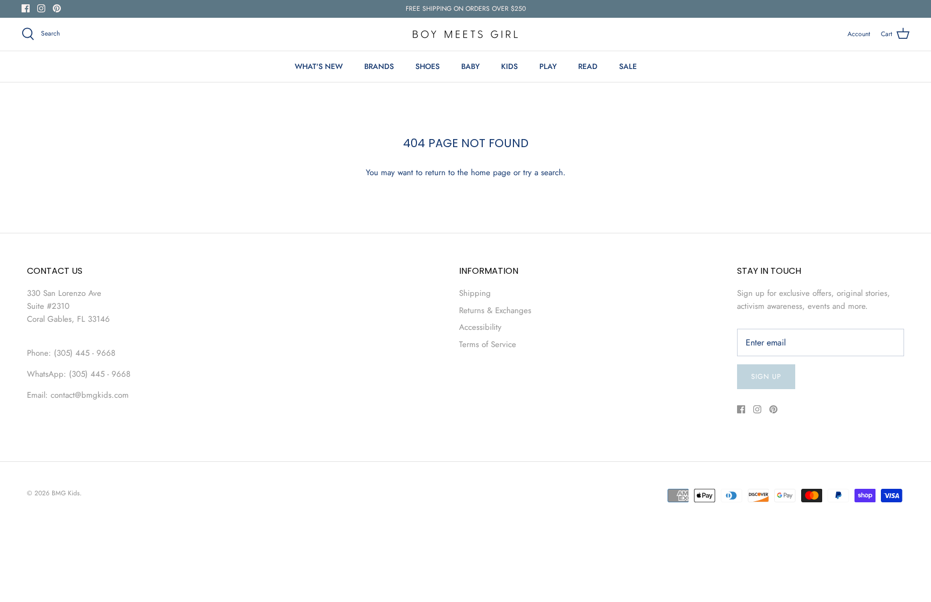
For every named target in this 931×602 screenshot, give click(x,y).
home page (491, 172)
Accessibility (480, 327)
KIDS (509, 66)
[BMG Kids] (465, 34)
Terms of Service (487, 344)
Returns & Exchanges (495, 310)
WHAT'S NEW (319, 66)
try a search (543, 172)
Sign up (766, 376)
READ (587, 66)
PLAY (548, 66)
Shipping (475, 293)
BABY (470, 66)
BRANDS (379, 66)
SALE (628, 66)
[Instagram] (41, 8)
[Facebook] (26, 8)
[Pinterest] (57, 8)
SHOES (427, 66)
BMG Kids (66, 493)
